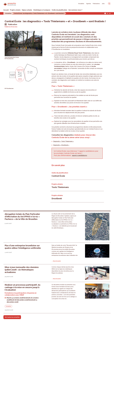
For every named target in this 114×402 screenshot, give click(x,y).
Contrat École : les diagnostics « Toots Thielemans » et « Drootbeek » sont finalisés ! (39, 13)
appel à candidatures (79, 155)
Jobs (103, 3)
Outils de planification (59, 10)
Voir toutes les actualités (12, 317)
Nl (107, 13)
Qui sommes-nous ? (75, 10)
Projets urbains (15, 10)
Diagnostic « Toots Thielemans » (63, 141)
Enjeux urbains (27, 10)
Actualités (81, 3)
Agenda (88, 3)
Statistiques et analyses (41, 10)
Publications (96, 3)
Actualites (8, 13)
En (110, 13)
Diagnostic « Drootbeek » (61, 145)
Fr (105, 13)
